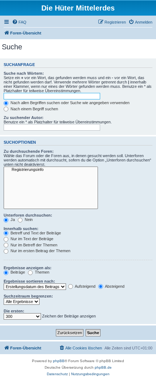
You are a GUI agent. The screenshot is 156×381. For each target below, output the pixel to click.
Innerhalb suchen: (21, 228)
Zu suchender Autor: (24, 117)
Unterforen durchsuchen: (28, 215)
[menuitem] (19, 22)
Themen (41, 272)
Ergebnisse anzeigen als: (28, 268)
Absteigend (114, 286)
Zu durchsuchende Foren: (29, 151)
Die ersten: (14, 311)
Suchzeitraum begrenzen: (28, 296)
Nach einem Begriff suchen (33, 109)
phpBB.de (103, 367)
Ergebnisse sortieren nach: (29, 281)
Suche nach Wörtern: (24, 73)
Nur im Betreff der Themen (33, 245)
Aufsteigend (84, 286)
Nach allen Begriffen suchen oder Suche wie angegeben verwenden (69, 103)
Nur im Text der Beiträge (31, 239)
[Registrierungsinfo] (50, 169)
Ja (12, 219)
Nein (28, 219)
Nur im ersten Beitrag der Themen (39, 251)
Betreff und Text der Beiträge (35, 233)
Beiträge (17, 272)
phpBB (59, 361)
